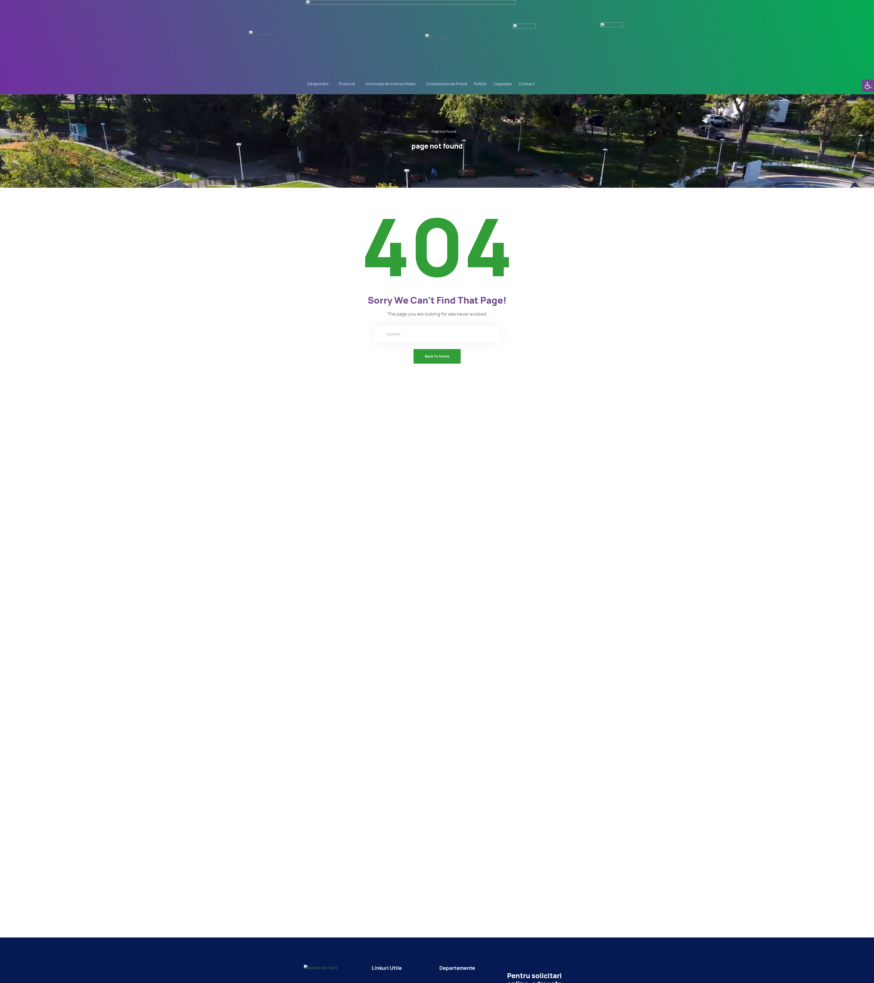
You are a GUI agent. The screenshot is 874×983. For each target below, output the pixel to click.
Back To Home (437, 356)
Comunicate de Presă (446, 83)
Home (422, 131)
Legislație (502, 83)
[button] (868, 85)
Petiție (480, 83)
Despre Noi (317, 83)
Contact (527, 83)
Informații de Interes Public (391, 83)
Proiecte (347, 83)
